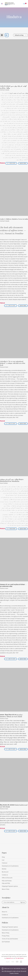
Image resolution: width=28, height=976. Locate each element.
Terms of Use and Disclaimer (10, 939)
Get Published (6, 942)
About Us (4, 912)
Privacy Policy (5, 936)
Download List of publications (10, 866)
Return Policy (5, 889)
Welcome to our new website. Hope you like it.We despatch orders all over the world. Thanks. (14, 971)
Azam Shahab (4, 483)
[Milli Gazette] (14, 962)
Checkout (4, 863)
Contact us (5, 875)
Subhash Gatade (4, 90)
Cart (3, 860)
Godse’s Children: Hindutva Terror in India (14, 219)
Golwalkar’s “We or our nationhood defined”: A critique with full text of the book (12, 363)
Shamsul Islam (4, 367)
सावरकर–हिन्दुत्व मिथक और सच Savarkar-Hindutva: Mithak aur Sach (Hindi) (11, 715)
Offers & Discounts (7, 878)
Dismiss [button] (16, 973)
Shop (3, 857)
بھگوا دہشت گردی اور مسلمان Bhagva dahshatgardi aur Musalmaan (11, 480)
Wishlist (4, 869)
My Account (5, 872)
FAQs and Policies (7, 881)
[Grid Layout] (2, 35)
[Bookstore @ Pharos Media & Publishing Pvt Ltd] (10, 3)
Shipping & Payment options (10, 886)
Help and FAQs (6, 883)
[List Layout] (7, 35)
